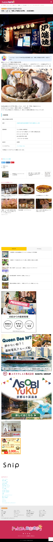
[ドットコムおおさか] (8, 1)
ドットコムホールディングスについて (7, 518)
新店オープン (9, 8)
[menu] (51, 2)
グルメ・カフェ (4, 8)
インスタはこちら (21, 146)
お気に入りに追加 (6, 158)
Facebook (25, 533)
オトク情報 (3, 513)
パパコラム (28, 516)
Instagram (27, 533)
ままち (7, 166)
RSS (29, 533)
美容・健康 (28, 510)
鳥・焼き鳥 (19, 8)
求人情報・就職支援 (29, 513)
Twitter (23, 533)
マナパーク (41, 516)
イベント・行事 (42, 510)
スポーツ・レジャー (42, 513)
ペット (2, 516)
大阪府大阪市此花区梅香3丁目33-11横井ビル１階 (28, 123)
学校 (2, 510)
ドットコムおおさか (24, 540)
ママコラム (39, 248)
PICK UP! (14, 248)
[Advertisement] (26, 230)
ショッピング (16, 513)
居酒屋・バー (15, 8)
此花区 (4, 167)
